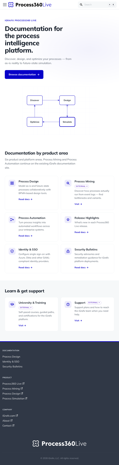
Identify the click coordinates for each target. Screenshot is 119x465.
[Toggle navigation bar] (4, 4)
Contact (6, 425)
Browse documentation (24, 74)
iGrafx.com (8, 415)
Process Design (11, 356)
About (6, 420)
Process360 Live (12, 383)
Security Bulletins (12, 366)
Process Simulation (13, 398)
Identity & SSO (10, 361)
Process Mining (11, 388)
